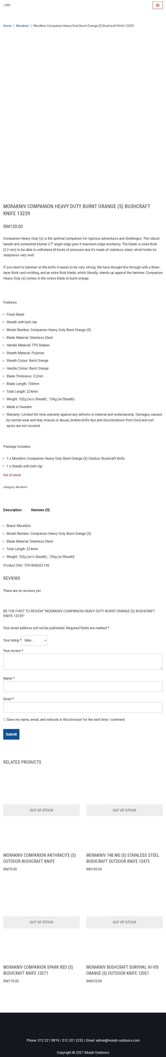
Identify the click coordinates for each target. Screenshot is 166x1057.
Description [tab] (12, 510)
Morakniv (22, 25)
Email (8, 699)
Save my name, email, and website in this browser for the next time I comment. (66, 720)
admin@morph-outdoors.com (118, 1040)
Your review (13, 651)
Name (8, 678)
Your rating (12, 640)
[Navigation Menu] (158, 5)
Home (7, 25)
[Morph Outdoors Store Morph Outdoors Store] (6, 5)
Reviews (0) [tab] (40, 510)
